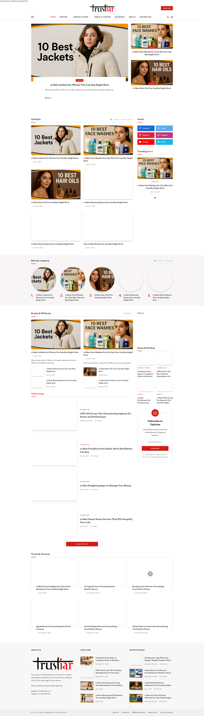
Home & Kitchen (80, 17)
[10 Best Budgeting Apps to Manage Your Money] (54, 485)
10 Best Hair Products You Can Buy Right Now (52, 244)
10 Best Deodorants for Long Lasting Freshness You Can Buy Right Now (145, 400)
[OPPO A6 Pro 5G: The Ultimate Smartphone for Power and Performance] (54, 415)
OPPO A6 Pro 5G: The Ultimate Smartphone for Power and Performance (105, 415)
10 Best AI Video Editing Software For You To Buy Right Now (158, 696)
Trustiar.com (48, 712)
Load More (81, 544)
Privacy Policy (156, 457)
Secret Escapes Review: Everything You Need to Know (100, 627)
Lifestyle (79, 80)
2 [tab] (155, 197)
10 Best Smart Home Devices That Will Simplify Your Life (106, 521)
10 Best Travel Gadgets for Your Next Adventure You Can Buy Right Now (53, 587)
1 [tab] (153, 197)
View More (127, 313)
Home (53, 17)
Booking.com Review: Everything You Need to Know (148, 587)
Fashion (63, 17)
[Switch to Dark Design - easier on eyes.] (167, 17)
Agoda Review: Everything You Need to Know (53, 627)
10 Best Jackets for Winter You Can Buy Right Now (79, 84)
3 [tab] (157, 197)
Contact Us (126, 712)
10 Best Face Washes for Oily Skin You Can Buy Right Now (152, 53)
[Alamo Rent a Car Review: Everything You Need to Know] (150, 613)
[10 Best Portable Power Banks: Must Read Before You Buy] (54, 450)
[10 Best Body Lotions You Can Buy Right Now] (37, 371)
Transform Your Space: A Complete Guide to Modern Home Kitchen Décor (145, 373)
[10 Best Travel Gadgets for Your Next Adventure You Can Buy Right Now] (53, 573)
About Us (116, 712)
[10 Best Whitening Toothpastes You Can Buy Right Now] (165, 386)
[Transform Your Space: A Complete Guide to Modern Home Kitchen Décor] (145, 359)
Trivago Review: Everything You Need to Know (99, 587)
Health (132, 17)
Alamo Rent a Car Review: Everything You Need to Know (150, 627)
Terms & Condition (166, 712)
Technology (145, 17)
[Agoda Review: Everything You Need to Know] (53, 613)
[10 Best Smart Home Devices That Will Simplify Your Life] (54, 521)
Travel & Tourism (102, 17)
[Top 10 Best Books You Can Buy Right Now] (108, 226)
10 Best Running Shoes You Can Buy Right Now (106, 202)
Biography (120, 17)
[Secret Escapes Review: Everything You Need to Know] (102, 613)
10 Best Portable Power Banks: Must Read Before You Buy (106, 450)
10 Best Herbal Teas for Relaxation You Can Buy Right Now (158, 684)
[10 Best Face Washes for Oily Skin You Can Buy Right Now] (152, 36)
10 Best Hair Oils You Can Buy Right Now (152, 88)
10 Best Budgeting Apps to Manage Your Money (105, 485)
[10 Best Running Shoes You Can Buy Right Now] (108, 184)
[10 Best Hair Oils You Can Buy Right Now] (152, 72)
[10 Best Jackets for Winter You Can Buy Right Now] (79, 52)
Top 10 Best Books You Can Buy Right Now (103, 244)
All (111, 119)
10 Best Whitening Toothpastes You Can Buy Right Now (165, 400)
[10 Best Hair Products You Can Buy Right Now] (56, 226)
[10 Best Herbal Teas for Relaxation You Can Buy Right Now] (136, 685)
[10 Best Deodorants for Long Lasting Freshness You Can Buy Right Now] (145, 386)
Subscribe (167, 8)
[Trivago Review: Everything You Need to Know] (102, 573)
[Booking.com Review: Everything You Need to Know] (150, 573)
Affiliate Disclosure (138, 712)
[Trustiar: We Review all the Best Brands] (102, 8)
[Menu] (32, 17)
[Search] (171, 17)
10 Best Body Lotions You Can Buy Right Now (60, 370)
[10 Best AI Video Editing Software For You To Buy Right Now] (136, 698)
